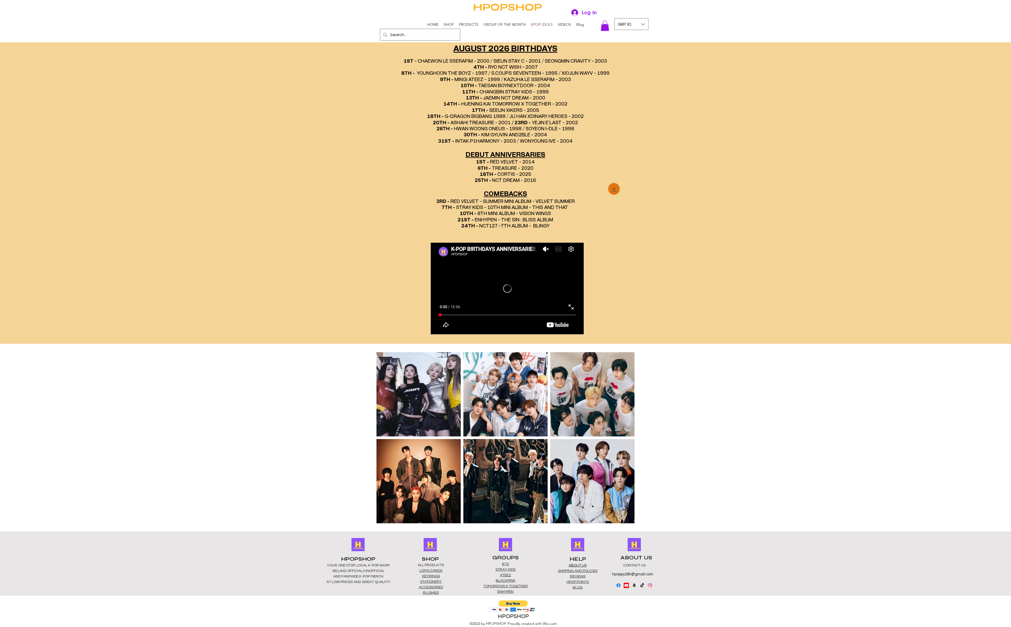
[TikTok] (642, 585)
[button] (448, 24)
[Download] (614, 189)
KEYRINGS (431, 576)
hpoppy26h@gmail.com (632, 574)
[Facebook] (618, 585)
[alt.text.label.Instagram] (650, 585)
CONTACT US (634, 565)
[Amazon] (634, 585)
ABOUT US (578, 565)
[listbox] (631, 24)
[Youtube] (626, 585)
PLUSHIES (431, 593)
